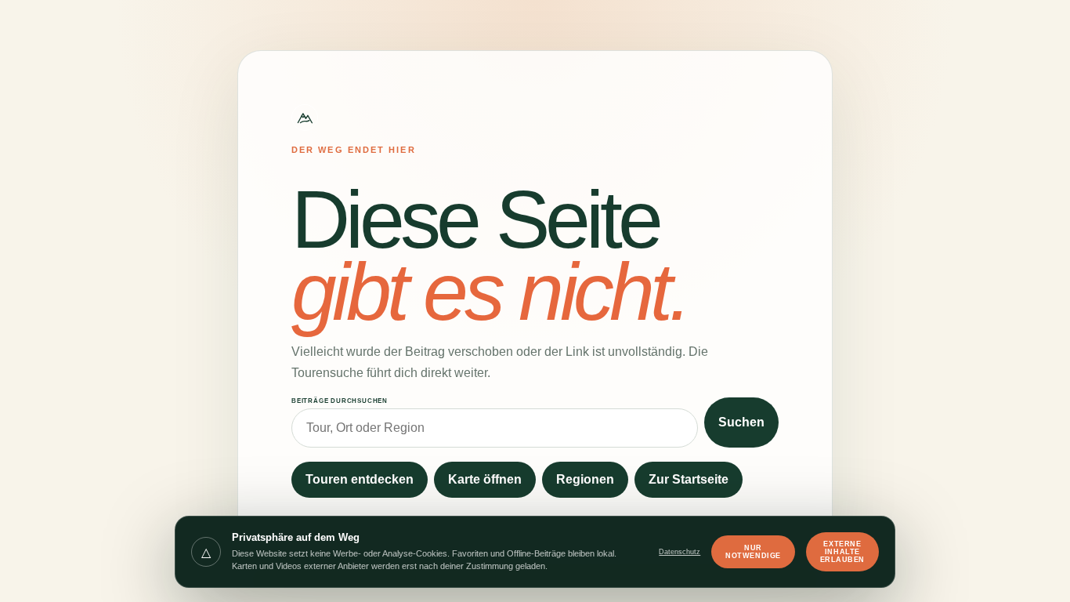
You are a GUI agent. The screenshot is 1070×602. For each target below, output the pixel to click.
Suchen (741, 422)
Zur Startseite (688, 479)
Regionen (585, 479)
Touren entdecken (359, 479)
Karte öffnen (485, 479)
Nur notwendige (752, 552)
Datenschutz (679, 552)
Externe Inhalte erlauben (842, 552)
